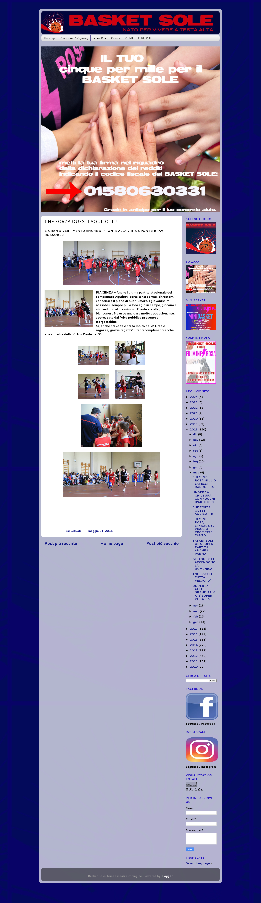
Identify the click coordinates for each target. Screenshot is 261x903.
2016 (194, 634)
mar (196, 611)
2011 (194, 661)
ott (195, 445)
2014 (194, 645)
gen (196, 622)
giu (195, 467)
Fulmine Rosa (99, 38)
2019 (194, 424)
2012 (194, 656)
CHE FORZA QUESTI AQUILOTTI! (202, 510)
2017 (194, 629)
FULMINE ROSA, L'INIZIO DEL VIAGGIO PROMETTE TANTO (203, 527)
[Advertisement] (111, 575)
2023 (194, 402)
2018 (194, 429)
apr (196, 605)
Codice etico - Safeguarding (74, 38)
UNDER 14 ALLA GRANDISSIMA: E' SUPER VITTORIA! (203, 592)
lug (196, 461)
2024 (194, 397)
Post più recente (60, 543)
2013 (194, 650)
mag (196, 472)
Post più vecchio (162, 543)
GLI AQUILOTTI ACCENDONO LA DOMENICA (204, 564)
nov (196, 440)
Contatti (129, 38)
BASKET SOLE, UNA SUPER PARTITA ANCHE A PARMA (203, 547)
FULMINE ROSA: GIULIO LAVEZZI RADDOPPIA (204, 482)
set (195, 450)
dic (195, 434)
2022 (194, 408)
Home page (50, 38)
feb (196, 616)
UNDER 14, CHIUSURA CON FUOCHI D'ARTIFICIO (203, 497)
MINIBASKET (145, 38)
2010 (194, 667)
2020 (194, 419)
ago (196, 456)
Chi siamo (116, 38)
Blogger (167, 876)
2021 (194, 413)
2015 (194, 639)
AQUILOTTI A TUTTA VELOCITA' (202, 577)
